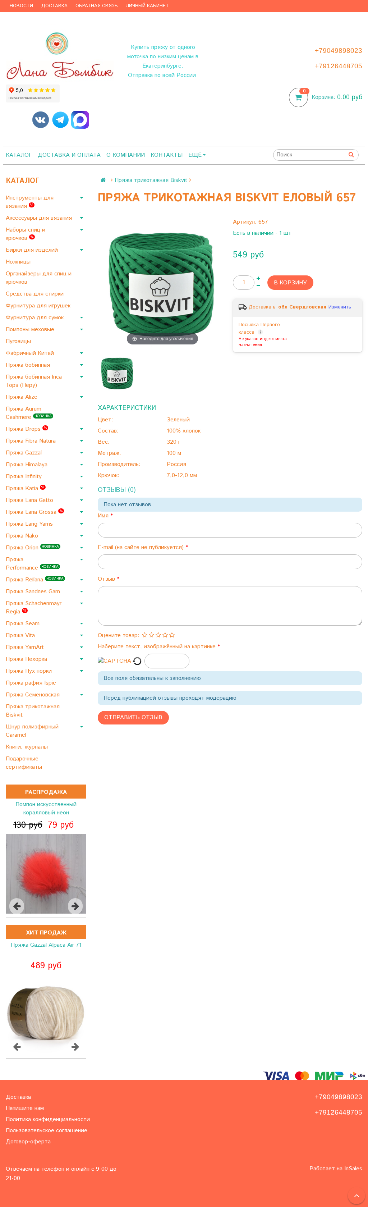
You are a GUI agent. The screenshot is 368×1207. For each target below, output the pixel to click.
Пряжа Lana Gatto (30, 500)
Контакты (167, 155)
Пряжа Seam (23, 623)
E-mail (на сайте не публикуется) (141, 547)
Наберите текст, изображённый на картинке (157, 647)
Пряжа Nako (23, 536)
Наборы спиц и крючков (25, 234)
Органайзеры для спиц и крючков (39, 278)
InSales (353, 1169)
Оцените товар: (118, 635)
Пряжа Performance (32, 564)
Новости (21, 6)
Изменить (339, 307)
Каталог (19, 155)
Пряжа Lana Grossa (34, 512)
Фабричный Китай (31, 353)
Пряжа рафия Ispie (32, 683)
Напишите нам (25, 1108)
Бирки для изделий (33, 250)
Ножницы (19, 262)
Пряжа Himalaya (27, 465)
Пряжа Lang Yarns (30, 524)
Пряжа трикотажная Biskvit (33, 711)
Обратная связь (96, 6)
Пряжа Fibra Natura (32, 441)
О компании (125, 155)
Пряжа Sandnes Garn (34, 592)
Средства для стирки (35, 294)
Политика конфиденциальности (48, 1119)
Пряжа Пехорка (27, 659)
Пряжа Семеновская (33, 695)
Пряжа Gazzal (24, 453)
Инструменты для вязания (30, 202)
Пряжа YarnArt (26, 647)
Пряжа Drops (26, 429)
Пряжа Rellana (35, 580)
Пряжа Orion (32, 548)
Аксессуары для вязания (40, 218)
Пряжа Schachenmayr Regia (33, 607)
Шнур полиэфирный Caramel (32, 731)
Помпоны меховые (31, 329)
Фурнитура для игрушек (39, 306)
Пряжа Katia (25, 488)
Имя (104, 516)
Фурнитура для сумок (35, 318)
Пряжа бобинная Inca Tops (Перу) (34, 381)
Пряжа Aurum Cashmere (29, 413)
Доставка (54, 6)
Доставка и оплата (69, 155)
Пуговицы (19, 341)
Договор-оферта (28, 1142)
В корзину (290, 283)
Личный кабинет (147, 6)
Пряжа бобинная (29, 365)
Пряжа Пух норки (30, 671)
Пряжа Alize (22, 397)
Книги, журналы (28, 747)
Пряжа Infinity (24, 476)
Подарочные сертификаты (25, 763)
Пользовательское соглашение (46, 1130)
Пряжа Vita (21, 635)
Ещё (195, 155)
